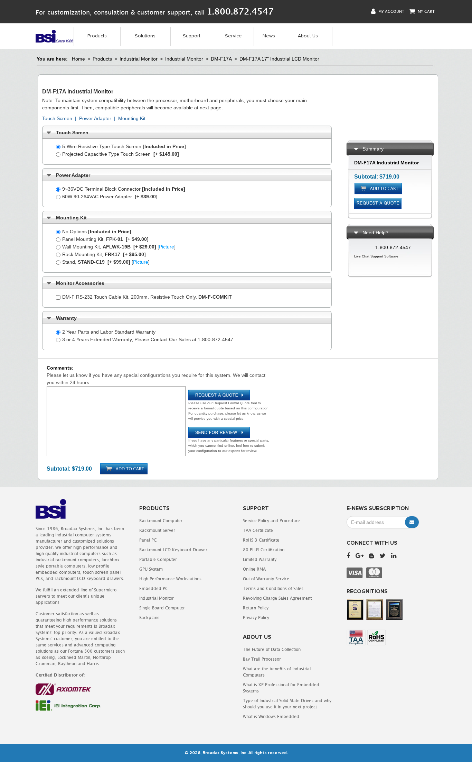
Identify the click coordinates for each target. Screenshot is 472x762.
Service (233, 36)
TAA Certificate (258, 530)
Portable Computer (158, 559)
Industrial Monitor (139, 59)
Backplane (149, 617)
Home (78, 59)
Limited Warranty (259, 559)
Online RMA (254, 569)
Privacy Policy (256, 617)
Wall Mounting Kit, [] (119, 247)
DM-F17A (221, 59)
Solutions (145, 36)
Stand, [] (106, 262)
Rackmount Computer (160, 520)
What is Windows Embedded (271, 716)
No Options (96, 231)
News (269, 36)
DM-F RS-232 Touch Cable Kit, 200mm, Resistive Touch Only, (147, 297)
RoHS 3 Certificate (261, 540)
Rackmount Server (157, 530)
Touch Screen (57, 118)
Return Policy (255, 607)
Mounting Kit (131, 118)
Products (97, 36)
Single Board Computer (162, 607)
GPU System (151, 569)
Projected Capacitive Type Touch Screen (120, 154)
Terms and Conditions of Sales (273, 588)
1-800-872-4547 (393, 247)
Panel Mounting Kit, (105, 239)
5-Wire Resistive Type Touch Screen (124, 146)
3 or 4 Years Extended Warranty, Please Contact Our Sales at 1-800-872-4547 (147, 339)
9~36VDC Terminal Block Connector (123, 189)
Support (191, 36)
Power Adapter (95, 118)
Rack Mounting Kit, (104, 254)
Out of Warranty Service (266, 578)
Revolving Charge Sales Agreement (277, 598)
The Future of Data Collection (272, 649)
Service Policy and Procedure (271, 520)
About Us (308, 36)
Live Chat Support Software (376, 256)
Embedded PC (153, 588)
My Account (390, 11)
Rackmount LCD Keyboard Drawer (173, 549)
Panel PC (148, 540)
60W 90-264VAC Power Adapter (110, 196)
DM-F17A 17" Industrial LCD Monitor (279, 59)
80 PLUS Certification (263, 549)
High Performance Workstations (170, 578)
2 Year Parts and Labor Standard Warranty (108, 332)
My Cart (426, 11)
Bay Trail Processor (262, 659)
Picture (166, 247)
